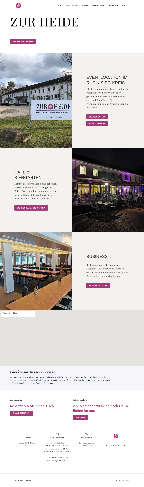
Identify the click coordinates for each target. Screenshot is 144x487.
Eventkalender (98, 6)
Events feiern (71, 6)
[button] (23, 41)
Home (60, 6)
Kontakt (29, 480)
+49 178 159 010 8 (86, 446)
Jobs (124, 6)
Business (85, 6)
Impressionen (113, 6)
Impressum (19, 480)
